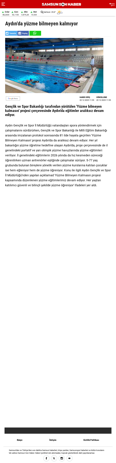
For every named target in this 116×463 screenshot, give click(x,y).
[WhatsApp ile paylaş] (35, 33)
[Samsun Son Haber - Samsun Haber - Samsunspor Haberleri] (61, 4)
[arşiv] (42, 12)
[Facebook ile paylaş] (23, 33)
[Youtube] (69, 458)
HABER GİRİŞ (85, 97)
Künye (19, 440)
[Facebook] (46, 458)
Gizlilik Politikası (91, 440)
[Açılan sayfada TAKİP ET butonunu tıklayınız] (13, 98)
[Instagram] (62, 458)
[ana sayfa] (112, 4)
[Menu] (3, 4)
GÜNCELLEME (101, 97)
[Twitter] (54, 458)
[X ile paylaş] (11, 33)
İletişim (52, 440)
